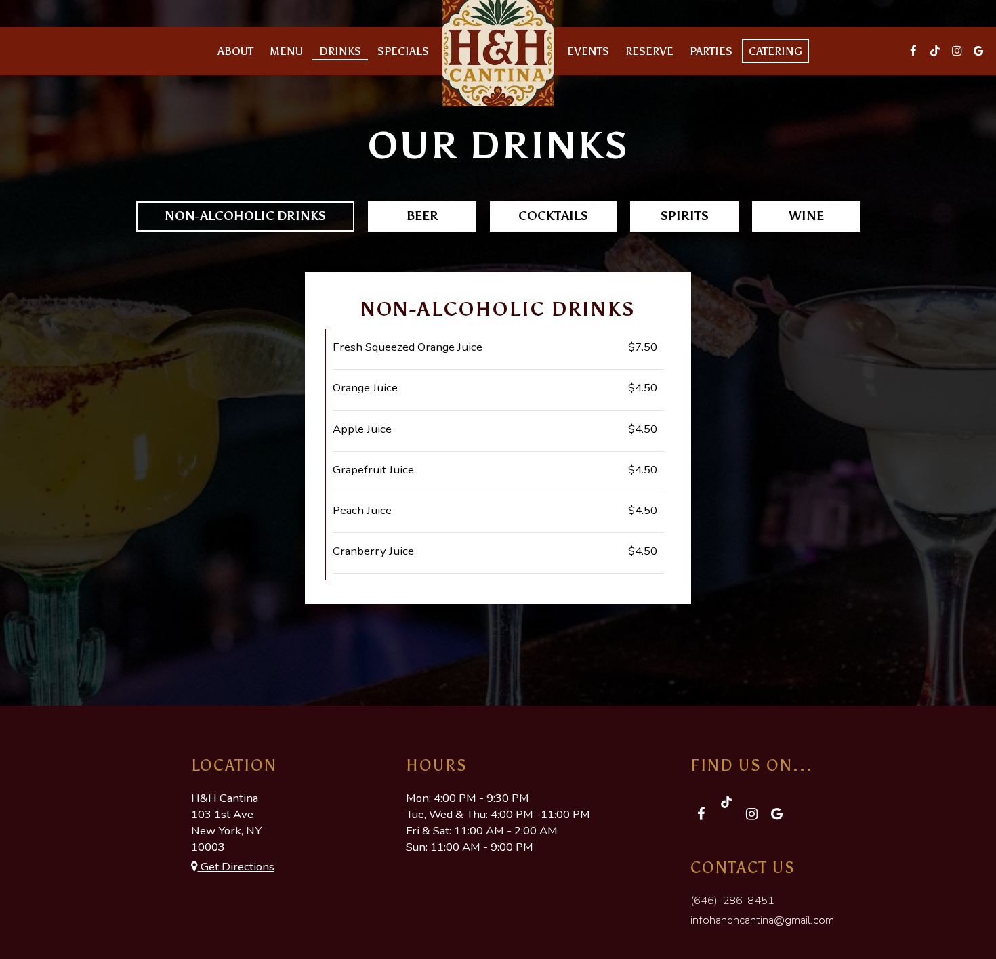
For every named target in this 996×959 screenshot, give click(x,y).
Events (588, 51)
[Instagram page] (957, 51)
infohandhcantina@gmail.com (762, 920)
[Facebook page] (913, 51)
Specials (403, 51)
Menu (286, 51)
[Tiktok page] (935, 51)
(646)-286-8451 (732, 900)
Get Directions (236, 866)
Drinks (340, 51)
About (235, 51)
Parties (711, 51)
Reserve (649, 51)
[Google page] (978, 51)
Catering (775, 51)
